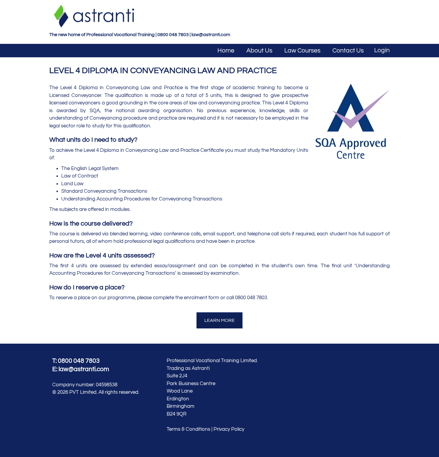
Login (382, 50)
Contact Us (348, 50)
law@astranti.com (210, 34)
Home (225, 50)
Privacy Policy (229, 429)
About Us (259, 50)
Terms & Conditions (188, 429)
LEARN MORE (219, 320)
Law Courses (302, 50)
